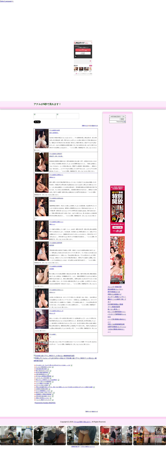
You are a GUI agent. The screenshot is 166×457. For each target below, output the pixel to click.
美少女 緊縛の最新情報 (42, 372)
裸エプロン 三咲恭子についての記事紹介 (46, 379)
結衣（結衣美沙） (54, 132)
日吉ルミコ (52, 292)
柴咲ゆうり (52, 177)
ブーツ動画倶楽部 (114, 307)
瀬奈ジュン (52, 224)
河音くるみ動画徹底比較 (116, 324)
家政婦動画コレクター (115, 289)
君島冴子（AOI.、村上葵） (56, 156)
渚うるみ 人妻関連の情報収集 (43, 376)
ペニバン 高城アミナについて (43, 399)
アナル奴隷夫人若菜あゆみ (56, 198)
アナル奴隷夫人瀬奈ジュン (56, 221)
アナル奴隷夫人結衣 (54, 130)
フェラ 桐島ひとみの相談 (42, 383)
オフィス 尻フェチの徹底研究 (43, 381)
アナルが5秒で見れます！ (47, 104)
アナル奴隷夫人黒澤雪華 (55, 242)
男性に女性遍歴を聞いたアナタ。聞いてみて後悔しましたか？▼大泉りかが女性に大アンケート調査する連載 (64, 387)
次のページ (95, 125)
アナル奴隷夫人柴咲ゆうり (56, 174)
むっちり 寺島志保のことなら (43, 367)
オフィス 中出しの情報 (42, 385)
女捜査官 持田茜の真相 (42, 389)
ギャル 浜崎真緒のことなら (43, 390)
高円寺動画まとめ (114, 292)
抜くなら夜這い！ (114, 309)
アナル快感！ (52, 334)
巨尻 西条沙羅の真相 (41, 368)
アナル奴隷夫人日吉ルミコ (56, 289)
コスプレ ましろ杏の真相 (42, 378)
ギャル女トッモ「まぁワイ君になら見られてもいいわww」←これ (53, 365)
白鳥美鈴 (51, 268)
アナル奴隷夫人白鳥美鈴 (55, 266)
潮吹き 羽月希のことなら (42, 398)
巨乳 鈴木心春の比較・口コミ (43, 396)
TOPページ (85, 125)
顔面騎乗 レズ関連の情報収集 (43, 394)
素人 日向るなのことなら (42, 370)
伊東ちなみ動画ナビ (115, 294)
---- (50, 337)
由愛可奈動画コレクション (117, 327)
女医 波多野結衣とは (41, 374)
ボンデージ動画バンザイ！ (117, 297)
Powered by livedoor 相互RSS (45, 403)
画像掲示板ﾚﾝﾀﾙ (75, 446)
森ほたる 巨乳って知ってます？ (44, 392)
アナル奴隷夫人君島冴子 (55, 153)
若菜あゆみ (52, 200)
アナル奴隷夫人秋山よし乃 (56, 311)
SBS (124, 121)
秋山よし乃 (52, 313)
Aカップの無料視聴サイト (117, 312)
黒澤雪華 (51, 245)
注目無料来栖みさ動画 (115, 304)
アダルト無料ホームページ (88, 446)
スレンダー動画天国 (115, 287)
